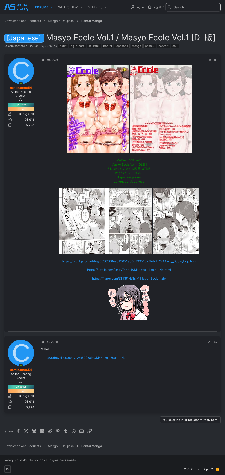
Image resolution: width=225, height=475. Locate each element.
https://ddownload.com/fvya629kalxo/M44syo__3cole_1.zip (83, 357)
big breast (77, 46)
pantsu (149, 46)
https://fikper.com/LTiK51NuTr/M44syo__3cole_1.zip (129, 278)
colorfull (93, 46)
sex (174, 46)
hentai (107, 46)
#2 (215, 342)
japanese (122, 46)
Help (204, 469)
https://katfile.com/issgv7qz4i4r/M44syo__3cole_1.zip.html (129, 269)
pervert (163, 46)
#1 (215, 60)
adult (63, 46)
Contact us (191, 469)
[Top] (212, 469)
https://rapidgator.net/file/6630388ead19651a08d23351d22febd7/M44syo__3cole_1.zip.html (129, 261)
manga (136, 46)
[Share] (210, 60)
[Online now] (21, 84)
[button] (52, 7)
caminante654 (17, 46)
